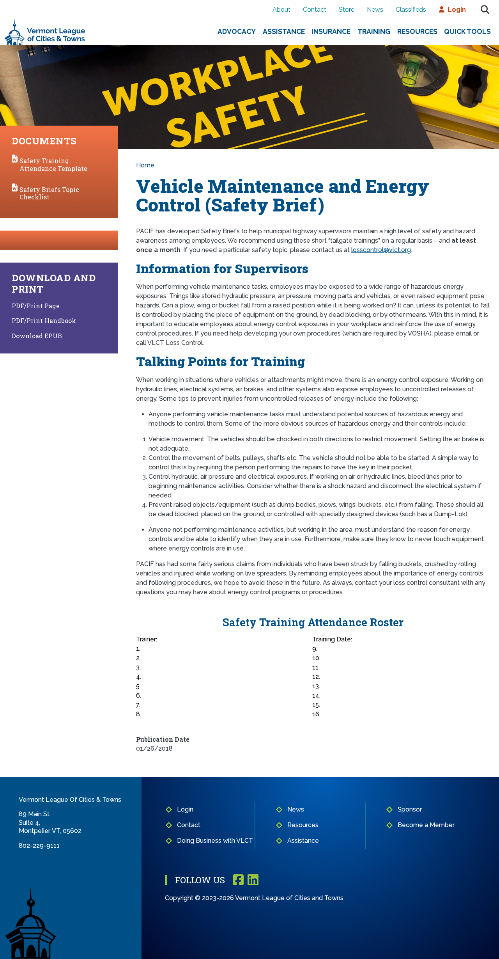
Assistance (284, 31)
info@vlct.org (38, 854)
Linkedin (253, 880)
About (281, 9)
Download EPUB (37, 336)
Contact (314, 9)
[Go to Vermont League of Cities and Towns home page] (45, 22)
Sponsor (410, 809)
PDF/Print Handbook (44, 320)
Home (145, 165)
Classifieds (411, 9)
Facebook (238, 880)
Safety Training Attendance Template (53, 164)
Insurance (330, 31)
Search (485, 10)
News (375, 9)
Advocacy (237, 31)
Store (346, 9)
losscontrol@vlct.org (381, 250)
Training (373, 31)
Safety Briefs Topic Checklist (49, 193)
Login (457, 9)
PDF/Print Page (36, 306)
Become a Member (426, 825)
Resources (417, 31)
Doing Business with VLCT (215, 840)
